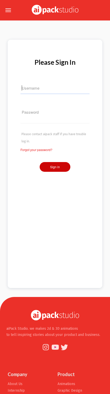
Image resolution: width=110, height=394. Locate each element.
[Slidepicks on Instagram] (46, 349)
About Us (15, 384)
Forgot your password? (36, 149)
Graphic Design (70, 390)
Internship (16, 390)
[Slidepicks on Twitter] (64, 349)
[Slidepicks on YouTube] (55, 349)
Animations (66, 384)
